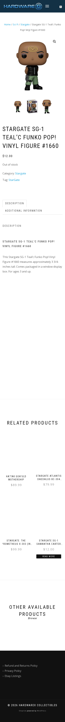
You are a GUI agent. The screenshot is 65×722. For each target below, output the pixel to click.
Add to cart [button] (17, 492)
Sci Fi (15, 24)
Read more (48, 556)
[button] (55, 42)
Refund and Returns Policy (21, 665)
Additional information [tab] (23, 210)
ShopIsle (23, 711)
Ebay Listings (13, 676)
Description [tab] (14, 203)
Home (7, 24)
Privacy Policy (13, 671)
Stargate (25, 24)
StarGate (14, 180)
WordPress (41, 711)
